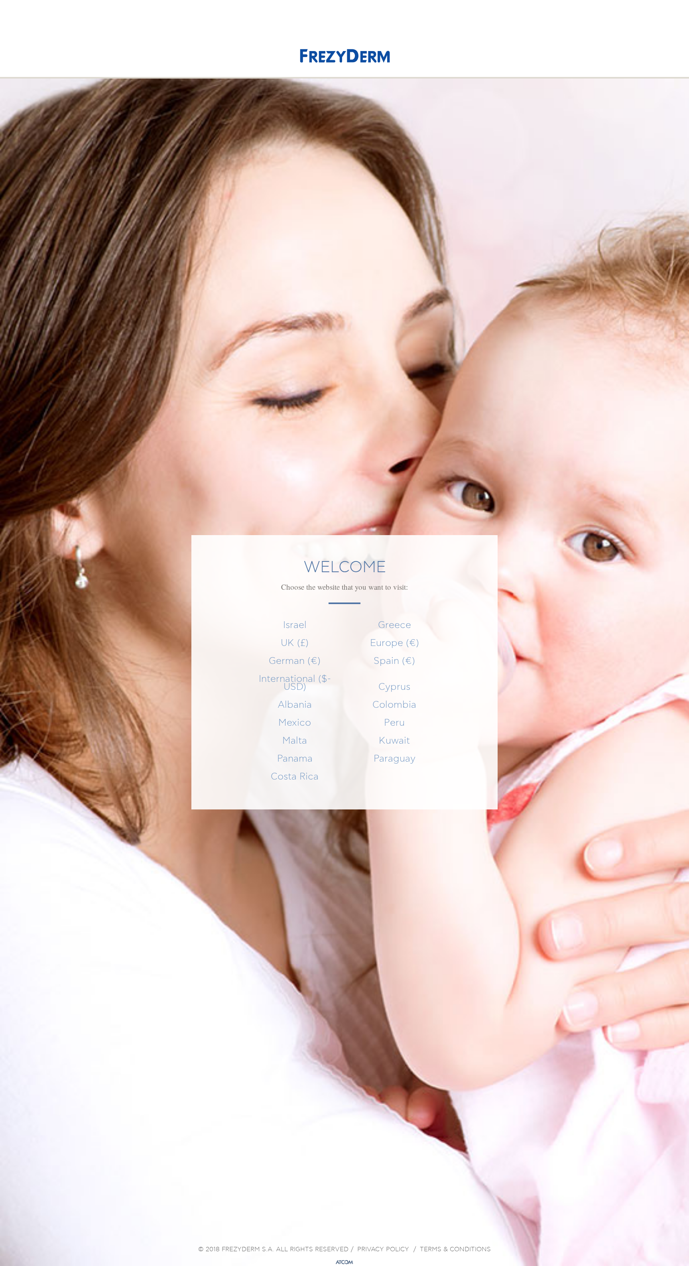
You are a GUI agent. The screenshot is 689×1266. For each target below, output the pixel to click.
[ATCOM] (344, 1262)
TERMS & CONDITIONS (455, 1249)
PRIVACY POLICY (383, 1249)
